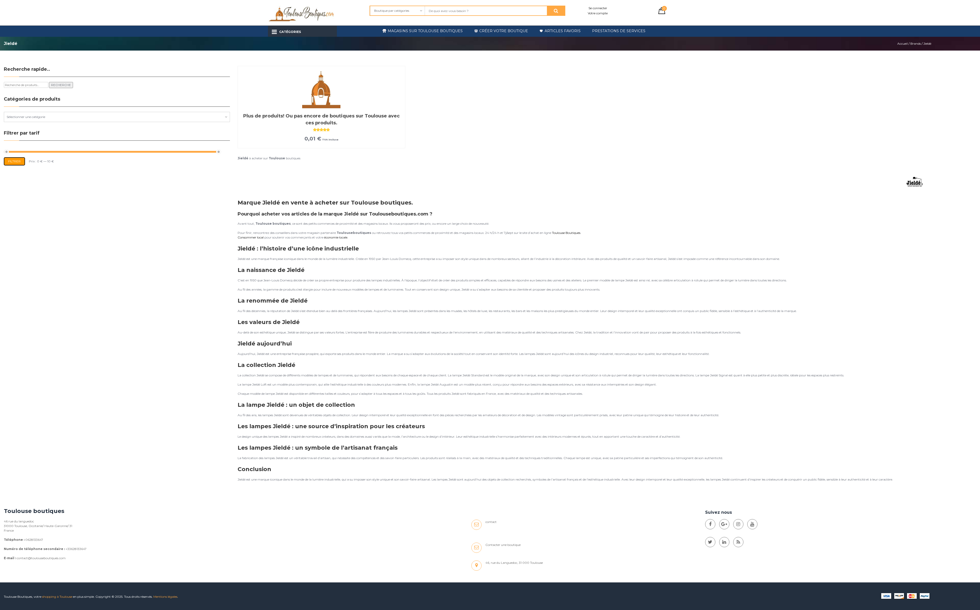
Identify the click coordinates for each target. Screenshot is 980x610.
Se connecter (598, 8)
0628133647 (34, 540)
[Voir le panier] (661, 13)
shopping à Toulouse (57, 597)
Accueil (902, 43)
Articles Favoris (563, 31)
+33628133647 (76, 549)
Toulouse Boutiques (566, 233)
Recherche (61, 85)
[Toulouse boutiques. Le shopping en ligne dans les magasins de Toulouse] (710, 524)
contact (491, 522)
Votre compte (598, 13)
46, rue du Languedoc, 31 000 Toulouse (514, 563)
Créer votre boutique (503, 31)
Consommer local (251, 237)
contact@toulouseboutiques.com (41, 558)
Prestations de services (618, 31)
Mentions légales (165, 597)
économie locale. (336, 237)
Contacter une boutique (503, 545)
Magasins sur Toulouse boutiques (425, 31)
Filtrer (14, 161)
